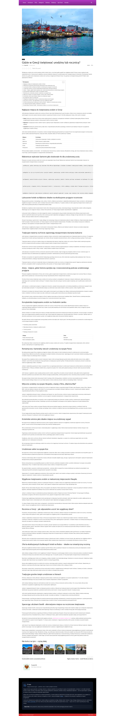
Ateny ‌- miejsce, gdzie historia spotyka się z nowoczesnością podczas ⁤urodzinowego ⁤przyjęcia (44, 90)
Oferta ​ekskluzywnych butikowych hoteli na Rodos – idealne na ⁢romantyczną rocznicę (42, 102)
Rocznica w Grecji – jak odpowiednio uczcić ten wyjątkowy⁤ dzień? (38, 100)
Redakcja (53, 2)
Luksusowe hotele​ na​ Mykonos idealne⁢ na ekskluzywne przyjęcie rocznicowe (40, 87)
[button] (91, 2)
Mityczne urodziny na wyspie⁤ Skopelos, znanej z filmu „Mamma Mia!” (38, 94)
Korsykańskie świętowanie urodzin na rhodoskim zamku (36, 91)
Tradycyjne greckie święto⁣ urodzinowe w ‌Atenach (35, 103)
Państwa (48, 2)
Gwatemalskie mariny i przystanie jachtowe (33, 658)
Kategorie (41, 2)
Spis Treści (60, 2)
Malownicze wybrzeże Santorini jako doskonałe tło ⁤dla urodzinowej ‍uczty (39, 85)
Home (24, 2)
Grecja (30, 6)
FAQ (36, 2)
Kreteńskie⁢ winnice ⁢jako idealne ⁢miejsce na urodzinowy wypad (37, 96)
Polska (61, 696)
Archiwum (30, 2)
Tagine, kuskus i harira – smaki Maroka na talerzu (80, 658)
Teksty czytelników (31, 701)
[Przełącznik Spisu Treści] (62, 82)
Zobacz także (90, 714)
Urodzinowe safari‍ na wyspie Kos (31, 97)
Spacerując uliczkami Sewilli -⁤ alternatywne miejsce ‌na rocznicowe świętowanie (41, 105)
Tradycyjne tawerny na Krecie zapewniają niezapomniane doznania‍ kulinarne (40, 88)
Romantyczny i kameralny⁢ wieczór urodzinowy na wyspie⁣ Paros (37, 93)
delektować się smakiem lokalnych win (62, 618)
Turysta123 (26, 65)
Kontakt (66, 2)
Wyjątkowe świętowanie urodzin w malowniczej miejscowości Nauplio (39, 99)
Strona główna (24, 6)
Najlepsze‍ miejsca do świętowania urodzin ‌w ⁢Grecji (34, 84)
